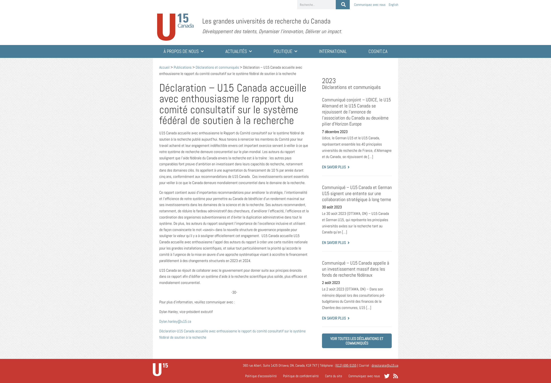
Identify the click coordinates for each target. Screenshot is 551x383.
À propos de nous (181, 51)
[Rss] (395, 376)
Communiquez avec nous (369, 4)
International (333, 51)
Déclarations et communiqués (217, 67)
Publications (183, 67)
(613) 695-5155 (345, 365)
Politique (283, 51)
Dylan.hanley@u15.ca (175, 321)
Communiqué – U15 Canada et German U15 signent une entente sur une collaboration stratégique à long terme (357, 193)
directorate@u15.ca (384, 365)
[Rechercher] (343, 4)
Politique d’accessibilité (261, 376)
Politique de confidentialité (301, 376)
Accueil (164, 67)
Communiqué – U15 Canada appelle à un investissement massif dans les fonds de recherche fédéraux (355, 269)
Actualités (236, 51)
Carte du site (333, 376)
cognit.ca (377, 51)
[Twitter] (387, 376)
